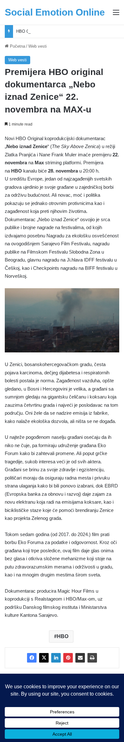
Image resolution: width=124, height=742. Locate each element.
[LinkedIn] (56, 658)
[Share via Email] (80, 658)
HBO (62, 636)
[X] (44, 658)
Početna (17, 46)
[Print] (92, 658)
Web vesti (37, 46)
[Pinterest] (68, 658)
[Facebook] (32, 658)
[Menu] (116, 15)
